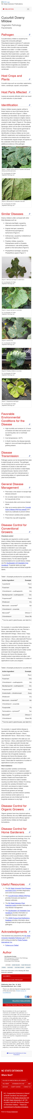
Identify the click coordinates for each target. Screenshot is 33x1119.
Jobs (29, 1084)
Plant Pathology (26, 965)
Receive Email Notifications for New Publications (17, 1053)
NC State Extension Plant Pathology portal (15, 904)
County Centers (16, 1087)
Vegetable (10, 967)
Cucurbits (6, 976)
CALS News (5, 1084)
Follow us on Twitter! (12, 945)
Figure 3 (23, 225)
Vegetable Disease (19, 967)
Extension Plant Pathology (13, 980)
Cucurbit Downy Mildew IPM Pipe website (18, 508)
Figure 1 (19, 113)
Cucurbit (28, 967)
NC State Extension (12, 1070)
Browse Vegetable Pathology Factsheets (18, 1005)
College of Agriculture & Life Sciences (14, 1080)
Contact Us (27, 1087)
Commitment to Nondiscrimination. (16, 1107)
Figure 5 (15, 238)
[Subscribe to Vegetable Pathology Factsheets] (31, 997)
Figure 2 (19, 122)
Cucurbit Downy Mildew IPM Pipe (19, 896)
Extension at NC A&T (18, 1084)
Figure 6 (25, 248)
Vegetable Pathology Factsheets (11, 26)
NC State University (19, 1098)
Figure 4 (16, 233)
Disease (4, 967)
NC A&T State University (12, 1100)
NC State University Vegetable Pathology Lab (15, 937)
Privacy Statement (12, 1111)
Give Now (5, 1087)
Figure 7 (22, 253)
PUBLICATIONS (9, 9)
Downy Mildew (16, 965)
